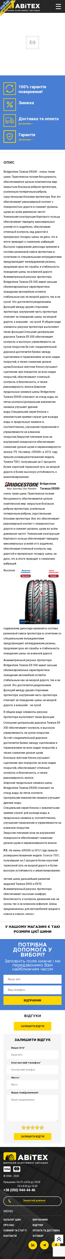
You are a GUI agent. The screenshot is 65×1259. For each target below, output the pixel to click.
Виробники (40, 1219)
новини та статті (15, 1230)
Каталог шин (12, 1219)
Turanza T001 (51, 855)
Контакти (10, 1236)
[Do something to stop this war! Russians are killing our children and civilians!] (8, 8)
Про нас (8, 1225)
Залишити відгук (32, 1026)
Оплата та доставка (46, 1230)
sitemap (38, 1236)
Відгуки (38, 1225)
